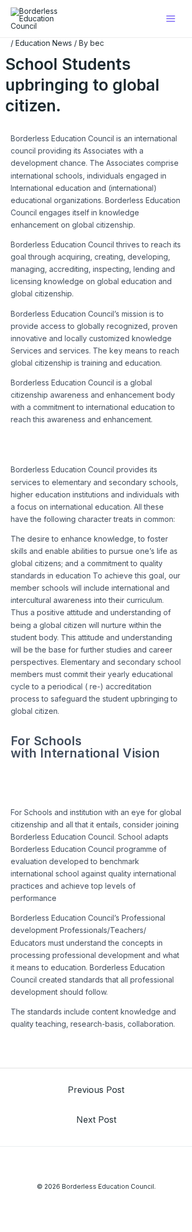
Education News (43, 42)
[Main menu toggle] (170, 19)
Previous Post (96, 1089)
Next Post (96, 1119)
